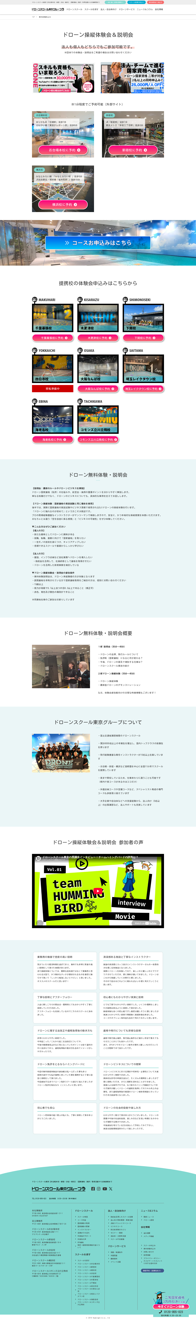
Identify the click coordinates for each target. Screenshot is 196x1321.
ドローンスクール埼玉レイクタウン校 (89, 1295)
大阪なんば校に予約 (98, 388)
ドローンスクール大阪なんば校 (89, 1290)
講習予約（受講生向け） (152, 1270)
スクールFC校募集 (117, 1239)
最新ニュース (149, 1217)
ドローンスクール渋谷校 (87, 1273)
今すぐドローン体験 (171, 1306)
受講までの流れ (84, 1233)
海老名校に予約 (53, 439)
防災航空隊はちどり (118, 1229)
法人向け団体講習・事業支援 (122, 1220)
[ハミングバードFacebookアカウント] (93, 1189)
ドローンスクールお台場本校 (89, 1263)
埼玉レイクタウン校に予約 (142, 388)
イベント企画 (116, 1262)
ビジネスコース (117, 1226)
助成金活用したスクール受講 (122, 1217)
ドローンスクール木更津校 (88, 1279)
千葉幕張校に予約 (53, 338)
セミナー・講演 (117, 1233)
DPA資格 (81, 1242)
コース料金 (82, 1220)
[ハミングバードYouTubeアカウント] (105, 1189)
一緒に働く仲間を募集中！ (115, 2)
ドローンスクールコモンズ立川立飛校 (89, 1303)
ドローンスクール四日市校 (88, 1286)
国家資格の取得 (84, 1223)
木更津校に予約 (98, 338)
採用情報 (147, 1255)
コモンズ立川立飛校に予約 (97, 439)
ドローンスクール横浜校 (87, 1270)
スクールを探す (84, 1260)
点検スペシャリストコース (121, 1223)
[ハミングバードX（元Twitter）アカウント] (110, 1189)
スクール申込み (150, 1245)
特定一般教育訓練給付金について (89, 1246)
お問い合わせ (149, 1252)
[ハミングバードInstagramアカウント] (99, 1189)
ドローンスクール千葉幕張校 (89, 1276)
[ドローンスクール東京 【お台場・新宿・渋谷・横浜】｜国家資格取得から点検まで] (48, 9)
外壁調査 (114, 1255)
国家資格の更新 (84, 1226)
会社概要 (147, 1233)
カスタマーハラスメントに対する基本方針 (153, 1262)
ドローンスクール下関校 (87, 1283)
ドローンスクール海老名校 (88, 1299)
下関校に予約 (144, 338)
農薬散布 (114, 1258)
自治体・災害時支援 (118, 1236)
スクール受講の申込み (136, 2)
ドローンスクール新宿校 (87, 1267)
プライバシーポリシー (152, 1258)
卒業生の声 (82, 1239)
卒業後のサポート (84, 1236)
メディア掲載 (149, 1236)
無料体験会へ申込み (155, 2)
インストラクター (84, 1229)
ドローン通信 (149, 1220)
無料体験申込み (150, 1248)
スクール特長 (83, 1217)
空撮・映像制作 (117, 1252)
